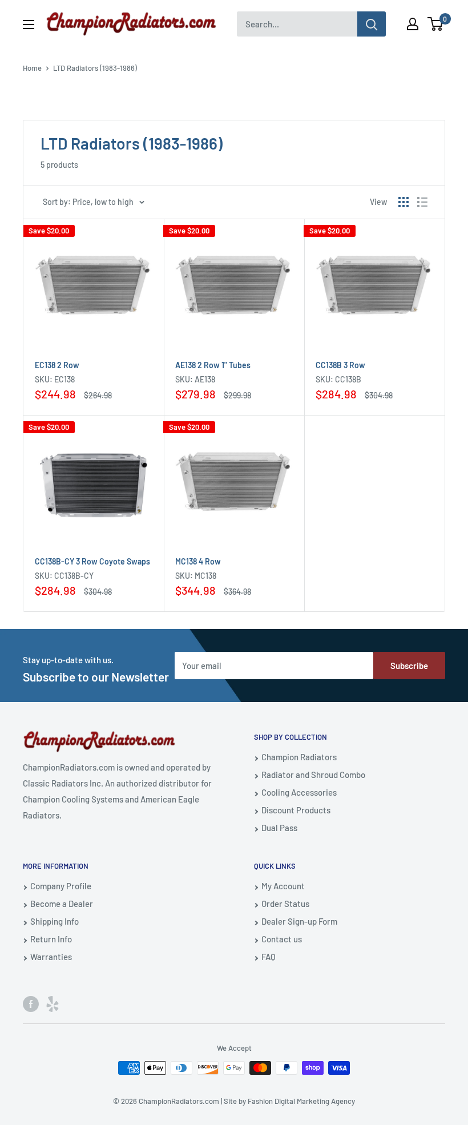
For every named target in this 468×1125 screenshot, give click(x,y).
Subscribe (409, 665)
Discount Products (295, 810)
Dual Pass (279, 827)
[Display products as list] (422, 202)
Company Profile (60, 886)
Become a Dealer (61, 903)
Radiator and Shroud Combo (313, 774)
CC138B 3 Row (340, 365)
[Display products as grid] (403, 202)
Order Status (285, 903)
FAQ (268, 956)
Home (32, 67)
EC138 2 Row (57, 365)
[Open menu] (28, 24)
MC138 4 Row (198, 561)
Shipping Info (54, 921)
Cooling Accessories (299, 792)
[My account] (412, 24)
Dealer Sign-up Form (299, 921)
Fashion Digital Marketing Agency (301, 1101)
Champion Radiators (299, 757)
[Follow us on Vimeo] (52, 1003)
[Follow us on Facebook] (31, 1003)
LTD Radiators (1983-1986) (95, 67)
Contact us (281, 939)
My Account (283, 886)
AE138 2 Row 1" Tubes (213, 365)
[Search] (371, 24)
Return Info (51, 939)
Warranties (51, 956)
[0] (436, 24)
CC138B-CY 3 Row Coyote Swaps (92, 561)
